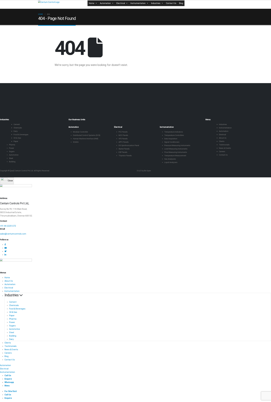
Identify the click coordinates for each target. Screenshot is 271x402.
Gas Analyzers (170, 159)
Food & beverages (21, 134)
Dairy (16, 131)
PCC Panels (123, 132)
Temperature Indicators (173, 132)
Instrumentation (138, 3)
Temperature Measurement (175, 156)
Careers (222, 151)
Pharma (12, 145)
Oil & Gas (17, 138)
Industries (155, 3)
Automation (105, 3)
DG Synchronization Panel (129, 145)
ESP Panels (123, 152)
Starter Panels (124, 149)
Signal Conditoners (171, 142)
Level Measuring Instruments (175, 149)
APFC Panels (124, 142)
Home (91, 3)
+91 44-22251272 (8, 226)
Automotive (13, 155)
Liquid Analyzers (170, 162)
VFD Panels (123, 139)
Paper (16, 141)
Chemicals (18, 128)
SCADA (75, 142)
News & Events (225, 148)
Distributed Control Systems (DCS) (86, 135)
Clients (221, 141)
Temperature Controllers (174, 135)
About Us (222, 138)
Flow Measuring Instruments (175, 152)
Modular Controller (80, 132)
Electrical (120, 3)
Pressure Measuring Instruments (177, 145)
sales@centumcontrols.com (13, 234)
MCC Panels (123, 135)
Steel (11, 158)
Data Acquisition (170, 139)
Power (11, 148)
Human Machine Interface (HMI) (85, 139)
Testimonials (224, 145)
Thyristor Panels (125, 156)
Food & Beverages (17, 309)
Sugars (12, 151)
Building (12, 162)
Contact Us (171, 3)
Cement (17, 124)
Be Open (147, 171)
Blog (181, 3)
